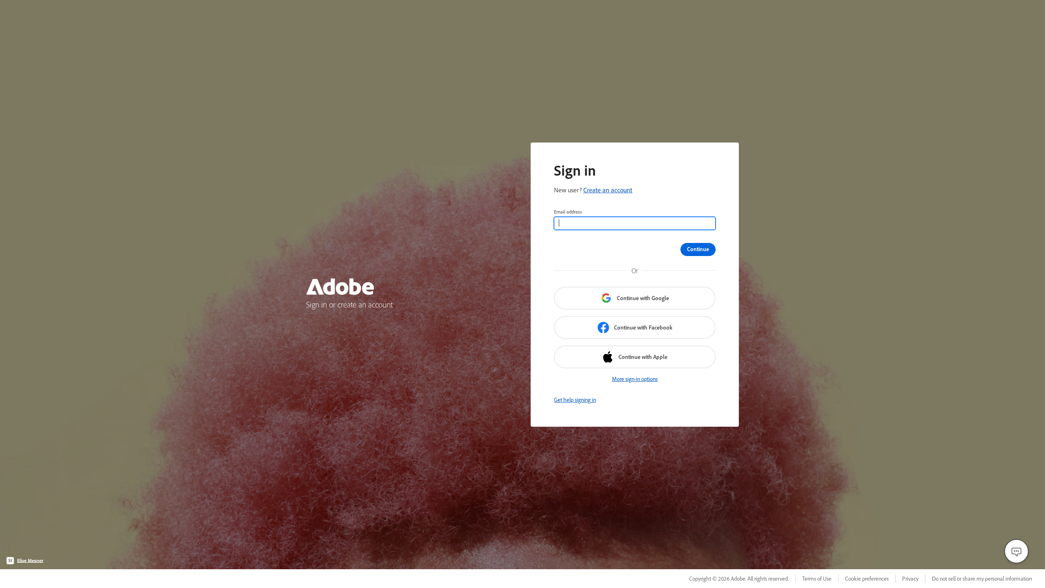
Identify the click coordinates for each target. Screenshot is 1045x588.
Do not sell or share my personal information (982, 578)
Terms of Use (817, 578)
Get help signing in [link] (575, 399)
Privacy (910, 578)
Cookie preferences (867, 578)
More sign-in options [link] (635, 379)
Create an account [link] (607, 190)
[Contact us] (1016, 551)
